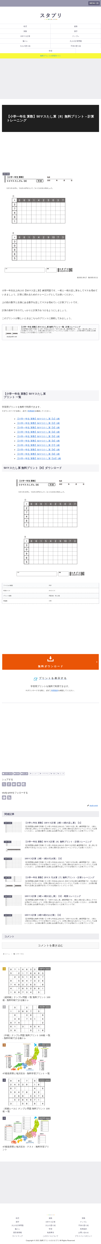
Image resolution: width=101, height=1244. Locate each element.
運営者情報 (17, 1232)
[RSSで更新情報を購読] (9, 797)
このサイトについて (50, 1236)
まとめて (35, 773)
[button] (24, 784)
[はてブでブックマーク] (14, 784)
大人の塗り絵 (50, 1225)
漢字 (17, 1222)
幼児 (17, 1218)
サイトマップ (17, 1236)
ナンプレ (83, 1222)
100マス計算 (50, 1222)
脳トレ (17, 1229)
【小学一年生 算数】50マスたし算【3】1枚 (38, 427)
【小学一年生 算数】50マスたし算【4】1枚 (38, 432)
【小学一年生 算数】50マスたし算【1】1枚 (38, 419)
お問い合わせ (83, 1232)
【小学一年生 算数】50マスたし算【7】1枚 (38, 445)
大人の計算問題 (17, 1225)
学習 (50, 1229)
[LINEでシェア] (19, 784)
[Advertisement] (50, 78)
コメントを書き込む (50, 945)
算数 (17, 773)
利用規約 (31, 411)
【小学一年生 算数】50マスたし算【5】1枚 (38, 436)
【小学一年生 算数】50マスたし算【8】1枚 (38, 449)
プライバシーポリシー (83, 1236)
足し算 (25, 773)
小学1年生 (45, 773)
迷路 (50, 1218)
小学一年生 (8, 773)
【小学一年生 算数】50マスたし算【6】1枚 (38, 441)
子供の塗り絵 (83, 1225)
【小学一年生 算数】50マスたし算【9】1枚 (38, 454)
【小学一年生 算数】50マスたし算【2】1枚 (38, 423)
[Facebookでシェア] (9, 784)
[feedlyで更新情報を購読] (4, 797)
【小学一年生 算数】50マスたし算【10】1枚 (39, 458)
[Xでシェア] (4, 784)
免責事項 (50, 1232)
